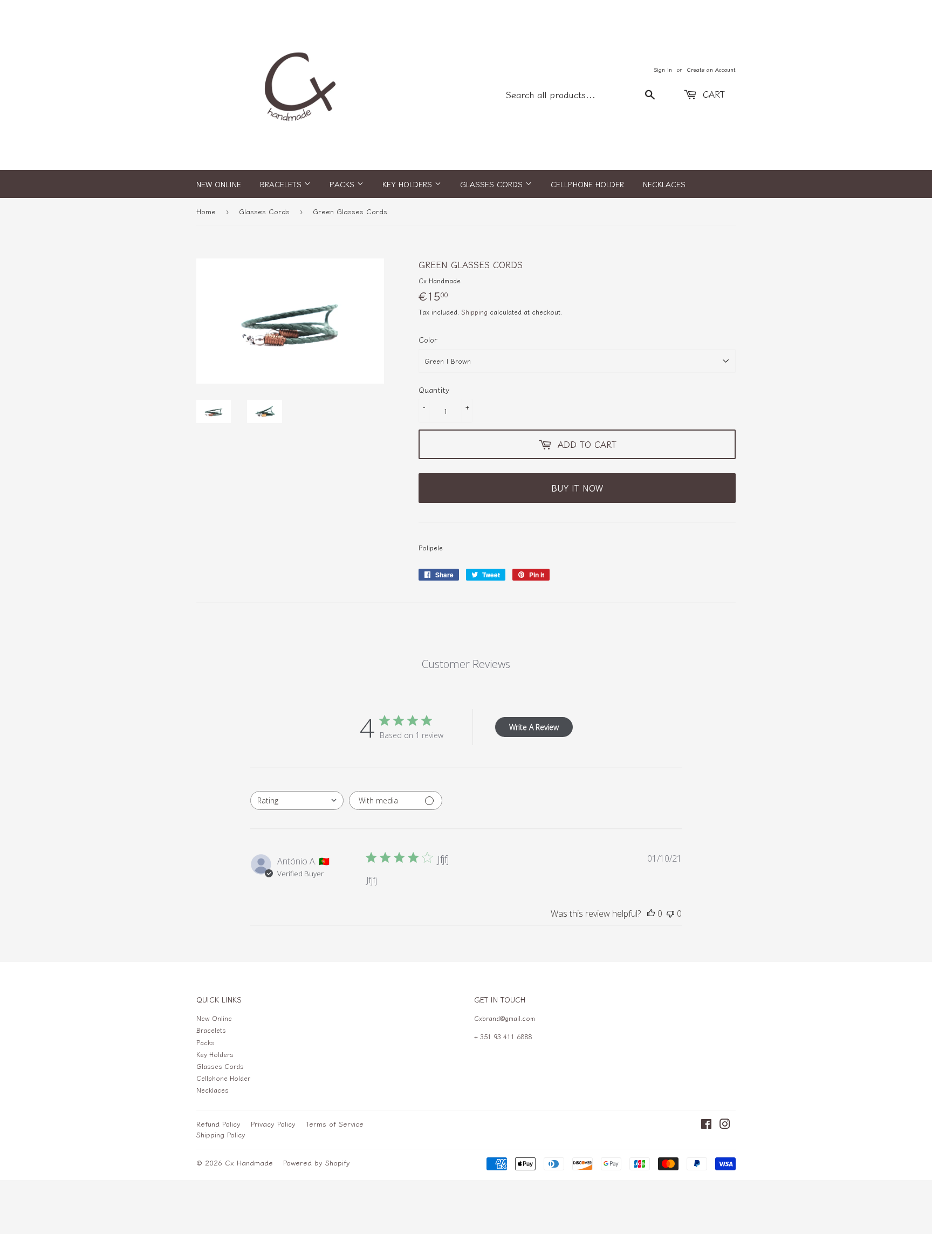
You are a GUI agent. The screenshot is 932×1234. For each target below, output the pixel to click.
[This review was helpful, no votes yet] (651, 913)
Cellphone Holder (587, 184)
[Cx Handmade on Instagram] (724, 1125)
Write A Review (534, 727)
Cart (712, 93)
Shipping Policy (220, 1134)
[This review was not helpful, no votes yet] (670, 913)
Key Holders (408, 184)
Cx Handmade (249, 1162)
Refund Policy (218, 1124)
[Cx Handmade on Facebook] (706, 1125)
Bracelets (282, 184)
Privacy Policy (273, 1124)
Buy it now (577, 487)
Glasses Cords (492, 184)
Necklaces (664, 184)
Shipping (474, 311)
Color (428, 339)
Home (206, 211)
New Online (218, 184)
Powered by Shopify (316, 1162)
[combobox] (297, 800)
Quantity (434, 389)
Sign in (663, 69)
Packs (343, 184)
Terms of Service (335, 1124)
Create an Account (711, 69)
